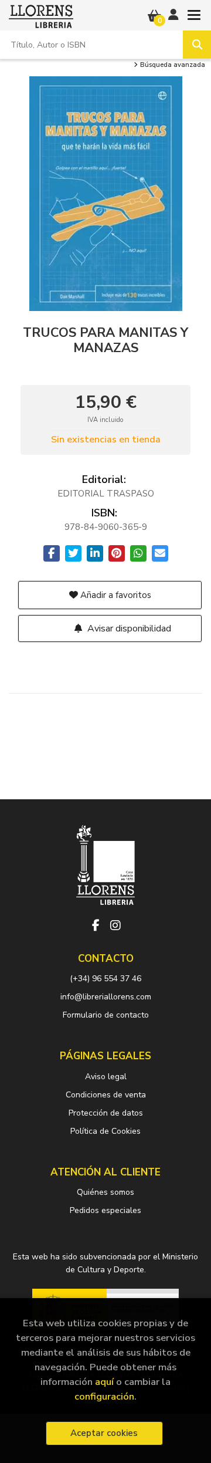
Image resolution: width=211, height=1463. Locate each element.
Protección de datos (106, 1113)
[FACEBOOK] (95, 925)
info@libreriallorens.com (105, 996)
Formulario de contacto (106, 1015)
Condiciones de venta (106, 1094)
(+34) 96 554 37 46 (105, 978)
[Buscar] (197, 45)
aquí (104, 1381)
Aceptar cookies (104, 1433)
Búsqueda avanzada (171, 65)
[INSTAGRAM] (115, 925)
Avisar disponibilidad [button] (128, 628)
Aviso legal (106, 1076)
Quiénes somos (105, 1192)
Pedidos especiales (105, 1210)
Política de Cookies (105, 1131)
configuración (104, 1396)
